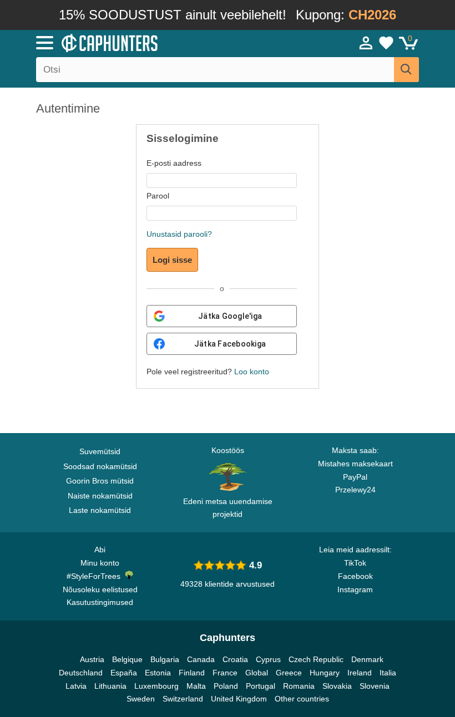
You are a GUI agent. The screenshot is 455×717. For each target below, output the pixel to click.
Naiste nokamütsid (100, 495)
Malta (196, 686)
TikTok (355, 562)
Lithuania (110, 686)
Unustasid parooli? (179, 234)
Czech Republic (316, 659)
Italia (388, 672)
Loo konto (251, 371)
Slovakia (337, 686)
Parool (157, 195)
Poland (226, 686)
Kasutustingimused (100, 602)
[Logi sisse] (366, 43)
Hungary (325, 672)
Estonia (158, 672)
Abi (99, 549)
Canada (201, 659)
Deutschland (81, 672)
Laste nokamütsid (100, 510)
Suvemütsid (99, 451)
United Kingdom (239, 698)
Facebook (355, 576)
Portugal (260, 686)
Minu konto (99, 562)
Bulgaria (164, 659)
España (123, 672)
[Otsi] (406, 69)
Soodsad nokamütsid (100, 466)
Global (256, 672)
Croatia (235, 659)
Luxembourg (156, 686)
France (225, 672)
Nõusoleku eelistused (100, 589)
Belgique (127, 659)
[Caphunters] (144, 42)
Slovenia (375, 686)
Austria (92, 659)
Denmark (367, 659)
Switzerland (183, 698)
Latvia (76, 686)
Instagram (355, 589)
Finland (192, 672)
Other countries (302, 698)
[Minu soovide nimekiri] (386, 43)
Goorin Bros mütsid (100, 480)
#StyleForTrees (96, 576)
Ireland (359, 672)
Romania (299, 686)
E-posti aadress (173, 163)
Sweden (141, 698)
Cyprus (268, 659)
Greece (289, 672)
